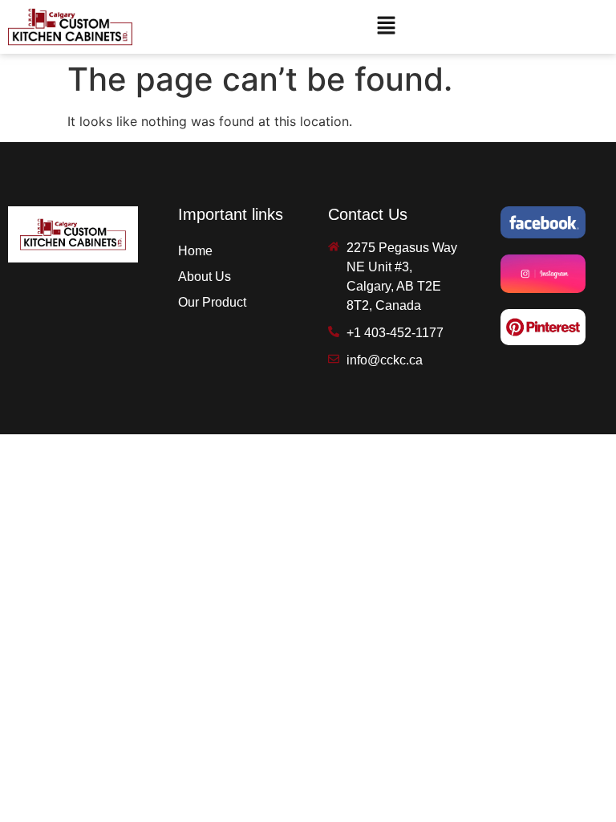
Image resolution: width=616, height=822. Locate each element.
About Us (204, 276)
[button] (386, 27)
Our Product (212, 302)
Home (195, 251)
